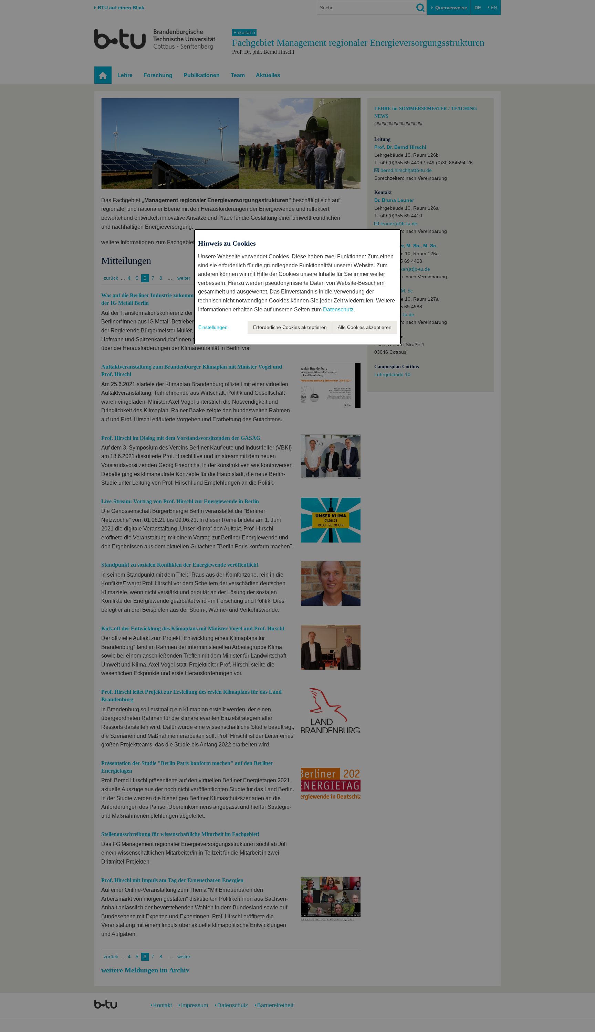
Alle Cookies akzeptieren (365, 327)
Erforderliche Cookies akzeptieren (290, 327)
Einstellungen (213, 327)
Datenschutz (338, 309)
